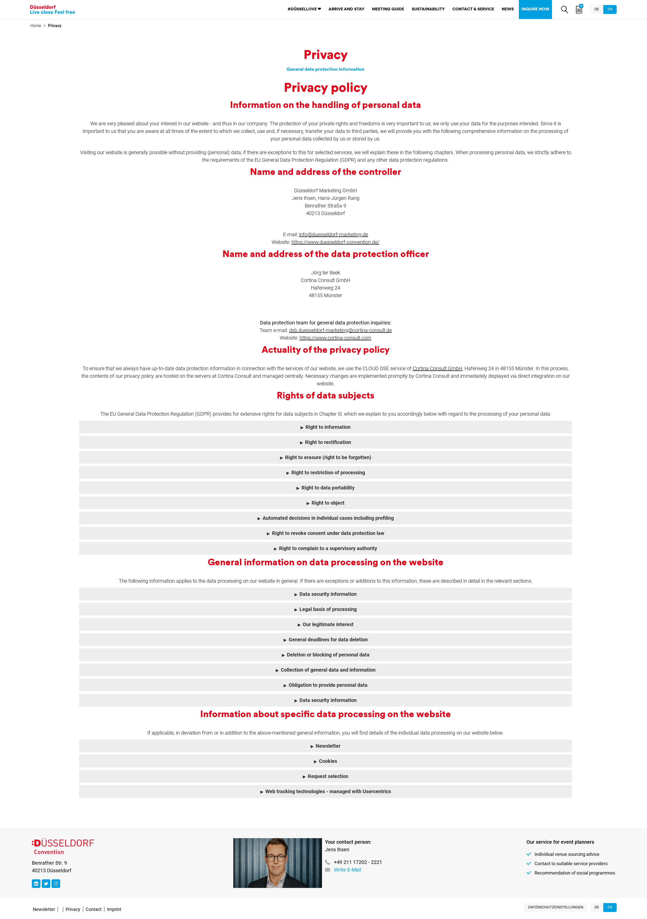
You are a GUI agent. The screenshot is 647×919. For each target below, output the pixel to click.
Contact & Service (473, 9)
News (508, 9)
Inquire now (535, 9)
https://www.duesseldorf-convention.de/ (335, 242)
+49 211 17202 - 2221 (358, 862)
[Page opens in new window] (36, 883)
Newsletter (44, 909)
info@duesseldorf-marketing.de (333, 234)
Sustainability (428, 9)
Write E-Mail (347, 870)
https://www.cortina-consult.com (335, 338)
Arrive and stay (346, 9)
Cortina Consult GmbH (437, 368)
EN (610, 9)
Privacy (73, 909)
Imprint (114, 909)
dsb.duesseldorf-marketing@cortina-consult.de (340, 330)
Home (35, 25)
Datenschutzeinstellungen (555, 907)
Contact (94, 909)
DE (596, 9)
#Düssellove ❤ (304, 9)
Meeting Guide (388, 9)
